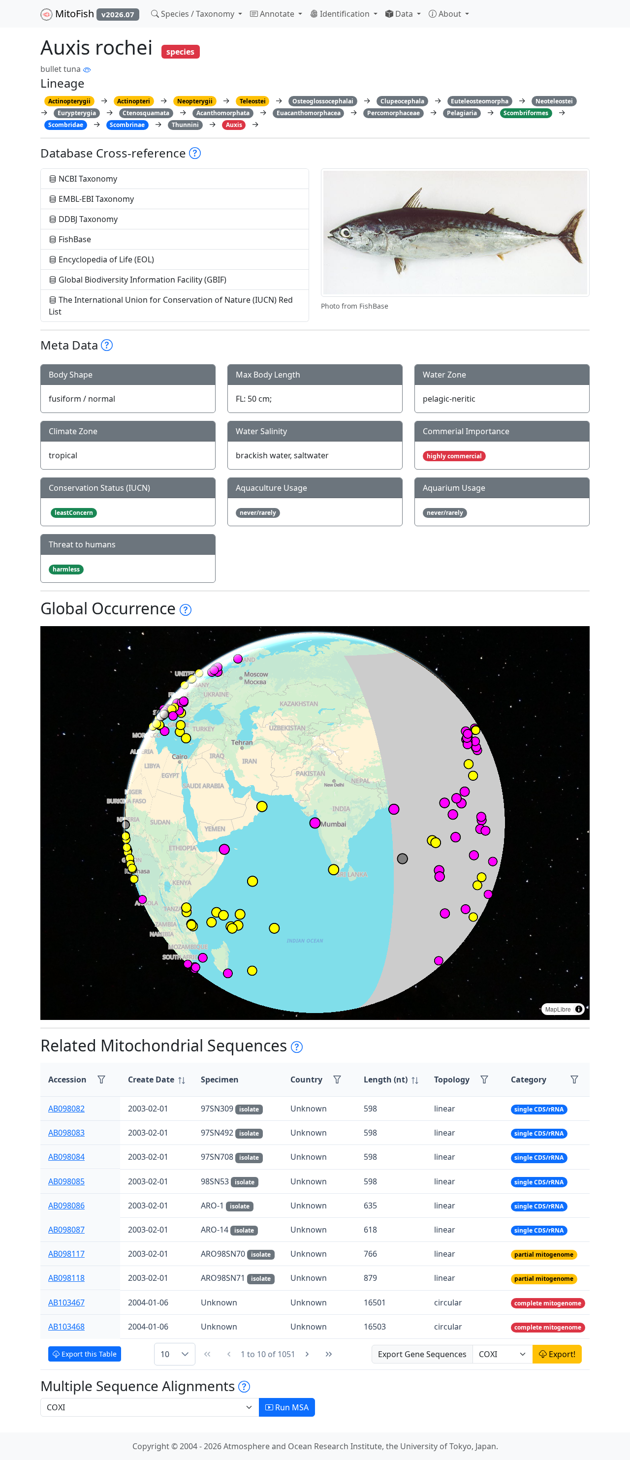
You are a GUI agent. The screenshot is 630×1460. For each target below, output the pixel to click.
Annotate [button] (277, 13)
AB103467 (66, 1302)
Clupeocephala (402, 101)
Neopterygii (195, 101)
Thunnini (185, 125)
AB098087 (66, 1229)
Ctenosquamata (146, 113)
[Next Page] (307, 1354)
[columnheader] (156, 1080)
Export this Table (88, 1354)
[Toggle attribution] (579, 1009)
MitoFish (93, 13)
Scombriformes (526, 113)
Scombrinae (127, 125)
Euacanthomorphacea (309, 113)
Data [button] (404, 13)
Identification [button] (345, 13)
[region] (315, 823)
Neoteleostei (554, 101)
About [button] (450, 13)
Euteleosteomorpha (479, 101)
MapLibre (558, 1009)
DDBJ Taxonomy (87, 219)
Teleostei (253, 101)
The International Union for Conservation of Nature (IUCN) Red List (171, 305)
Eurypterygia (77, 113)
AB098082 (66, 1108)
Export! (561, 1354)
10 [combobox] (164, 1354)
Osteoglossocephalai (322, 101)
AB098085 (66, 1181)
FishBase (74, 239)
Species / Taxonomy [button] (197, 13)
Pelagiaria (462, 113)
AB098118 (66, 1277)
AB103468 (66, 1326)
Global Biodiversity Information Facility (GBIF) (141, 279)
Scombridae (65, 125)
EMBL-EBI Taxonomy (95, 198)
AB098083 (66, 1132)
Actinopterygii (69, 101)
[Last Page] (329, 1354)
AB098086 (66, 1205)
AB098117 (66, 1253)
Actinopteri (133, 101)
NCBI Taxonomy (87, 178)
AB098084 (66, 1156)
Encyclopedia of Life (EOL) (105, 259)
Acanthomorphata (223, 113)
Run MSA (291, 1407)
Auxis (234, 125)
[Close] (613, 17)
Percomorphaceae (393, 113)
